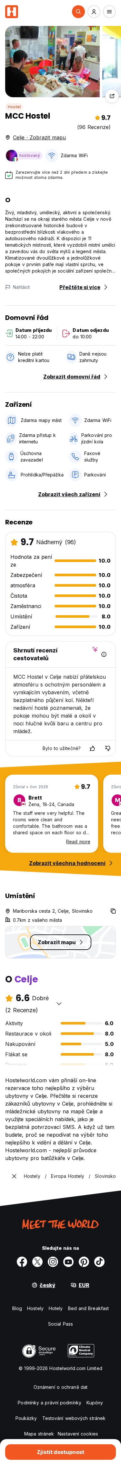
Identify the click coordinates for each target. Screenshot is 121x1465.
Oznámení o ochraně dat (60, 1387)
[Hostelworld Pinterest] (84, 1262)
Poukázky (26, 1418)
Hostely (35, 1308)
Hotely (56, 1308)
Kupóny (94, 1402)
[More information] (104, 654)
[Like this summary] (92, 748)
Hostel (14, 106)
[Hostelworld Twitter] (37, 1262)
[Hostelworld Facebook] (22, 1262)
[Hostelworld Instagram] (53, 1262)
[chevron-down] (59, 1003)
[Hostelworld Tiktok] (99, 1262)
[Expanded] (14, 1176)
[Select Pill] (78, 11)
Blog (17, 1308)
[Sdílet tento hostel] (112, 95)
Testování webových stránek (74, 1418)
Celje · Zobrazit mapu (39, 137)
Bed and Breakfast (88, 1308)
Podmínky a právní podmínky (49, 1402)
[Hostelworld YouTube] (68, 1262)
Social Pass (60, 1324)
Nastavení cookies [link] (78, 1433)
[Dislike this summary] (107, 748)
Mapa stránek (39, 1433)
